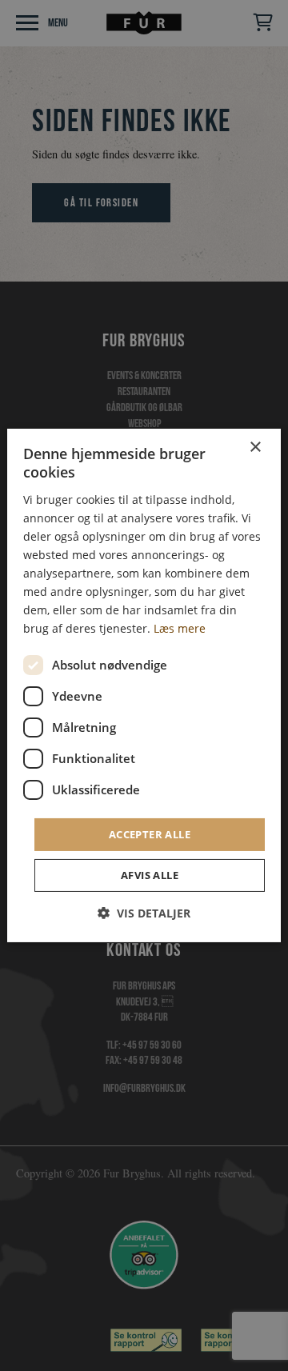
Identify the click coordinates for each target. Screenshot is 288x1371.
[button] (144, 913)
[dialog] (144, 685)
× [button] (255, 448)
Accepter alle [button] (149, 833)
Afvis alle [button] (149, 875)
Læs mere (180, 628)
